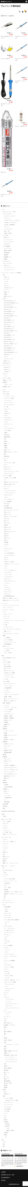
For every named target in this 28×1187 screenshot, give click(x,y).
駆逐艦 (5, 1087)
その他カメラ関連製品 (9, 224)
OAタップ (6, 791)
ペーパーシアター (9, 999)
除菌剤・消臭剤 (10, 1130)
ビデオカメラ (7, 244)
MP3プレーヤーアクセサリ (10, 516)
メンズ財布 (6, 650)
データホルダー (8, 417)
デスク (5, 885)
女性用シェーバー (8, 720)
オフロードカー (8, 913)
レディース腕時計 (8, 639)
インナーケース (8, 400)
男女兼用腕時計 (8, 644)
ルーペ (5, 1115)
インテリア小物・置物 (9, 878)
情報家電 (5, 741)
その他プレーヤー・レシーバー (11, 563)
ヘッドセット (7, 583)
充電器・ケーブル (7, 380)
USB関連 (6, 542)
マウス (5, 585)
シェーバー (6, 705)
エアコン (5, 660)
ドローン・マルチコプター (10, 956)
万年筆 (4, 816)
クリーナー (6, 551)
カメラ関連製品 (6, 246)
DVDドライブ (6, 391)
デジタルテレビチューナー (10, 767)
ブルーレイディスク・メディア (11, 471)
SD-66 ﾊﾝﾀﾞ (3, 172)
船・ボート (6, 1076)
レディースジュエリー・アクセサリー (12, 629)
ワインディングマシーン (10, 642)
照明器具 (5, 782)
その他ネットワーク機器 (10, 477)
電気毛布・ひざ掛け (9, 739)
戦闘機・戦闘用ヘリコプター (11, 1051)
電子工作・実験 (8, 1083)
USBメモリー (7, 265)
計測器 (5, 447)
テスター (6, 421)
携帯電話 (5, 382)
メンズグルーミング (9, 713)
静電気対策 (6, 456)
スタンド (6, 283)
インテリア (5, 874)
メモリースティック (9, 269)
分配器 (5, 432)
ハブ (5, 480)
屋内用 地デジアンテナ (9, 776)
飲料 (4, 1146)
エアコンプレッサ (9, 988)
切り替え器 (6, 434)
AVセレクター (7, 759)
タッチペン (6, 290)
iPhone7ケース (7, 324)
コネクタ (6, 557)
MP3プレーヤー (8, 514)
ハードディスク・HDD (9, 462)
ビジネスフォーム (8, 424)
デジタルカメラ (6, 261)
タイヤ (5, 943)
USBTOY (6, 535)
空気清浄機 (5, 804)
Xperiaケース (7, 369)
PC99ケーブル (7, 527)
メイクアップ (6, 830)
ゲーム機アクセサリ (9, 930)
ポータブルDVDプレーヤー (10, 774)
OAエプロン (7, 518)
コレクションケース (9, 932)
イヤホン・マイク (8, 384)
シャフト (6, 937)
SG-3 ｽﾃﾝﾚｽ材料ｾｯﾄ (5, 58)
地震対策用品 (7, 437)
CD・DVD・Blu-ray (7, 870)
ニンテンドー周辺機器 (9, 960)
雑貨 (4, 1096)
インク (5, 546)
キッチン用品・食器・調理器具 (11, 919)
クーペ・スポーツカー (9, 928)
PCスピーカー (7, 529)
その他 (5, 411)
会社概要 (3, 1172)
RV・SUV (7, 973)
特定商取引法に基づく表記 (7, 1174)
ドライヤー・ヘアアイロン (10, 707)
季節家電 (5, 728)
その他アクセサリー (9, 287)
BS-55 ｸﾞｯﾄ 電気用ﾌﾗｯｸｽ (21, 126)
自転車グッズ (7, 1094)
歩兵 (5, 1063)
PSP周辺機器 (7, 906)
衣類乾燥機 (6, 802)
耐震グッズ (6, 443)
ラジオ (5, 748)
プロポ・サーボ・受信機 (10, 982)
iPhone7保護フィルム (9, 326)
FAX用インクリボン (9, 743)
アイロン (6, 793)
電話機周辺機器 (8, 752)
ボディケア (5, 827)
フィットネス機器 (8, 709)
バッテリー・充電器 (9, 967)
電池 (4, 808)
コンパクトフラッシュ (9, 267)
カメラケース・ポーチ (9, 216)
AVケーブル (7, 664)
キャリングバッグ (7, 900)
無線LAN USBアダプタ (9, 484)
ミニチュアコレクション (11, 1003)
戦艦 (5, 1046)
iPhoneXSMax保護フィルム (10, 352)
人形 (5, 1020)
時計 (5, 896)
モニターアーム (8, 591)
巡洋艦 (5, 1038)
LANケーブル (7, 512)
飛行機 (5, 1085)
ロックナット (7, 1016)
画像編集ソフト (8, 257)
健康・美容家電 (6, 703)
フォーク (7, 921)
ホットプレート (8, 692)
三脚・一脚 (6, 231)
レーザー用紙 (7, 430)
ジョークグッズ (8, 1106)
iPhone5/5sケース (7, 363)
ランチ (5, 1113)
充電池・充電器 (8, 233)
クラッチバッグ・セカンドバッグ (11, 605)
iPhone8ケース (7, 333)
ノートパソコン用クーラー (10, 570)
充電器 (5, 294)
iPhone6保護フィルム (9, 320)
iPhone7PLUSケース (9, 322)
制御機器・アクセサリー (10, 1025)
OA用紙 (6, 525)
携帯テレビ (6, 778)
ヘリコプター (7, 990)
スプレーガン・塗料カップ (9, 841)
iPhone (4, 298)
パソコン (4, 389)
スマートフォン (6, 365)
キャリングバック (8, 1102)
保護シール (6, 292)
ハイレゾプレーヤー (9, 675)
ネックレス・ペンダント (9, 609)
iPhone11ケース (8, 309)
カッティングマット (10, 1057)
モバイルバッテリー (9, 358)
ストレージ (5, 458)
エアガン (6, 909)
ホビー (4, 904)
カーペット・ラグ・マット (10, 881)
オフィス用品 (6, 394)
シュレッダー (7, 795)
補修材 (4, 861)
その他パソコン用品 (9, 561)
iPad (4, 274)
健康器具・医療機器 (9, 718)
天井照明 (5, 726)
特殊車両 (6, 1070)
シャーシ (7, 1014)
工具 (5, 439)
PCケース (6, 488)
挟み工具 (5, 858)
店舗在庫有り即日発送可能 (8, 811)
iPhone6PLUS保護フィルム (10, 315)
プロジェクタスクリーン (10, 581)
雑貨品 (5, 1134)
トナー (5, 568)
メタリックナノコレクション (12, 1008)
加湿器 (5, 733)
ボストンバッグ (8, 614)
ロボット (6, 1018)
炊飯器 (4, 780)
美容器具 (6, 722)
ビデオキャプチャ (8, 495)
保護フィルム (7, 361)
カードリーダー (8, 248)
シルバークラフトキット (11, 1059)
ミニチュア (6, 997)
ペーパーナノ (8, 1001)
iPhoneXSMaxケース (9, 350)
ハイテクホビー (8, 964)
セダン (5, 939)
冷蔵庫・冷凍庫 (8, 696)
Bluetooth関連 (7, 666)
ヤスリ (4, 850)
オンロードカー (8, 915)
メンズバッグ (6, 618)
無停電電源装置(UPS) (9, 596)
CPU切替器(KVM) (8, 508)
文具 (5, 1117)
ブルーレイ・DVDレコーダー (11, 769)
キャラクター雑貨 (8, 1098)
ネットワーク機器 (7, 475)
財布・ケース (6, 646)
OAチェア (6, 520)
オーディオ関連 (6, 662)
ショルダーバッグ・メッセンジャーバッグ (14, 620)
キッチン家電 (6, 681)
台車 (4, 854)
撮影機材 (6, 254)
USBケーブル (7, 538)
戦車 (5, 1048)
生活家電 (5, 789)
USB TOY (6, 533)
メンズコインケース (9, 648)
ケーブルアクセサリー (9, 555)
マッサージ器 (7, 711)
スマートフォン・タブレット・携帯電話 (11, 272)
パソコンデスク (8, 572)
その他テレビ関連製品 (9, 765)
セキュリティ (7, 409)
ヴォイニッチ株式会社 (11, 6)
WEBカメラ (7, 237)
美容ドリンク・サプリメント (10, 834)
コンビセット (7, 934)
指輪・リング (7, 631)
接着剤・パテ (7, 1053)
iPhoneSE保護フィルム (9, 339)
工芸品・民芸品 (8, 1040)
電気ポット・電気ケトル (10, 700)
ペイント (6, 986)
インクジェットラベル (9, 396)
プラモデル (6, 971)
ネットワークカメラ (9, 241)
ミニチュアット (9, 1005)
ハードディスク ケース (9, 492)
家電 (3, 655)
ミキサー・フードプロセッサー (11, 694)
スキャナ (6, 559)
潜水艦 (5, 1066)
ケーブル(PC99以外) (9, 553)
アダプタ (6, 544)
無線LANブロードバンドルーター (11, 600)
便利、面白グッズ (8, 1023)
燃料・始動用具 (8, 1068)
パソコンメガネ (8, 574)
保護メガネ (5, 852)
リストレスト (7, 594)
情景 (5, 1042)
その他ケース (7, 371)
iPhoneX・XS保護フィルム (10, 343)
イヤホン (6, 356)
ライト (5, 1010)
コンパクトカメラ (8, 239)
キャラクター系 (8, 926)
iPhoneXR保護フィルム (9, 348)
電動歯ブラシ (7, 724)
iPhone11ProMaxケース (10, 300)
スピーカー (6, 285)
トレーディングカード (9, 954)
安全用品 (7, 1124)
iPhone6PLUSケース (9, 313)
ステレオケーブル (9, 984)
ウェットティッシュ (9, 402)
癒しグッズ (6, 1072)
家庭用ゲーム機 (8, 750)
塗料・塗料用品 (8, 1031)
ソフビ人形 (6, 941)
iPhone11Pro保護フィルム (10, 307)
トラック (6, 952)
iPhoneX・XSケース (9, 341)
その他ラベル (7, 413)
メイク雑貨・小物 (7, 832)
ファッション (5, 603)
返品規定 (3, 1180)
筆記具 (3, 814)
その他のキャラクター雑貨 (11, 1100)
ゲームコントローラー (8, 902)
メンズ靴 (5, 624)
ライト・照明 (7, 887)
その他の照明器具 (8, 786)
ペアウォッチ (6, 616)
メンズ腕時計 (7, 637)
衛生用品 (7, 1126)
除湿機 (5, 737)
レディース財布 (8, 652)
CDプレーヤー (7, 668)
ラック (5, 426)
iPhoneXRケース (8, 345)
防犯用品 (6, 1132)
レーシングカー (8, 1012)
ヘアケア (5, 825)
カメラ (3, 209)
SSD (5, 460)
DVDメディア (7, 469)
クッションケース (8, 1104)
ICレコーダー (7, 746)
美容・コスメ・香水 (6, 819)
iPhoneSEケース (8, 337)
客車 (5, 1033)
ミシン (5, 799)
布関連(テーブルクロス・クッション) (13, 894)
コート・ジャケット (8, 607)
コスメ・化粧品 (6, 821)
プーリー (6, 969)
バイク (5, 962)
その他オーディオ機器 (9, 672)
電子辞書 (5, 806)
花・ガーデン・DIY (6, 837)
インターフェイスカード (10, 490)
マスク (7, 1128)
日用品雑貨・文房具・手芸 (10, 1055)
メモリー (6, 497)
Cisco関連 (6, 505)
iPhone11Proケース (8, 305)
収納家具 (6, 889)
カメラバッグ (7, 218)
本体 (5, 1091)
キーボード (6, 279)
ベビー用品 (6, 1111)
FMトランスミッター (9, 670)
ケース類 (6, 406)
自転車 (4, 1089)
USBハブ (6, 540)
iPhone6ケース (7, 318)
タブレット (5, 373)
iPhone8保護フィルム (9, 335)
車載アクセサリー (8, 296)
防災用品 (6, 1121)
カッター (5, 839)
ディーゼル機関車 (8, 945)
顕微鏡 (5, 259)
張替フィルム (6, 856)
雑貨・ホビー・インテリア (8, 866)
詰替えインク (7, 449)
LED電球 (6, 784)
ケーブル (6, 281)
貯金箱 (5, 1119)
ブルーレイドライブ (9, 473)
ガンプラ (7, 977)
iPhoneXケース (7, 354)
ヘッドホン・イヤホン (9, 677)
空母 (5, 1074)
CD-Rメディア (7, 467)
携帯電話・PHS (6, 386)
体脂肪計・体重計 (8, 716)
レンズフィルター (8, 229)
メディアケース (8, 589)
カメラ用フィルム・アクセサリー (12, 220)
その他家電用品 (8, 797)
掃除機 (4, 754)
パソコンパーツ (6, 486)
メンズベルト (6, 622)
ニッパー (5, 845)
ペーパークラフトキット (11, 1061)
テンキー (6, 566)
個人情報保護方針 (5, 1177)
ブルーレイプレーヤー (9, 771)
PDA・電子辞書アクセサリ (9, 657)
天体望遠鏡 (6, 252)
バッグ (4, 612)
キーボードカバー (8, 548)
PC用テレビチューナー (9, 531)
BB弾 (6, 911)
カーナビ (6, 763)
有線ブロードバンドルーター (11, 482)
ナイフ (5, 958)
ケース (5, 376)
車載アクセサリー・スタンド (11, 452)
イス (5, 876)
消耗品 (5, 441)
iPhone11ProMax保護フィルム (11, 302)
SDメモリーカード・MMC (9, 211)
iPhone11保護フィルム (9, 311)
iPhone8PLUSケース (9, 328)
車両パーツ (6, 1078)
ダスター (6, 415)
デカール (6, 947)
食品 (3, 1139)
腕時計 (4, 635)
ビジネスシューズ (8, 627)
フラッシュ (6, 226)
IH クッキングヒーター (9, 683)
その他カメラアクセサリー (10, 222)
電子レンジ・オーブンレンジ (11, 698)
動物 (5, 1027)
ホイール (6, 992)
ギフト (4, 1142)
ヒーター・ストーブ (9, 731)
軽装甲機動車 (7, 1081)
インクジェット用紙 (9, 398)
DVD (5, 872)
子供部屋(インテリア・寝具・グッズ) (13, 891)
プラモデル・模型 (8, 975)
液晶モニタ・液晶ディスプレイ (10, 598)
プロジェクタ (7, 578)
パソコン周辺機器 (7, 501)
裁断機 (5, 445)
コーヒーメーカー (8, 685)
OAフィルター (7, 523)
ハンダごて (5, 848)
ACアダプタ (7, 503)
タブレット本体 (6, 378)
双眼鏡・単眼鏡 (8, 250)
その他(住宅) (7, 883)
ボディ (5, 995)
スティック (7, 949)
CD (3, 868)
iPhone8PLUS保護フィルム (10, 330)
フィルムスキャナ (8, 576)
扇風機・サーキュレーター (10, 735)
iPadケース (6, 277)
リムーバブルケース (9, 499)
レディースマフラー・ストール (10, 633)
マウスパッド (7, 587)
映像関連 (5, 756)
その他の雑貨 (7, 1109)
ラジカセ (6, 679)
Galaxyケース (7, 367)
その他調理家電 (8, 688)
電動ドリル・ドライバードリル (10, 863)
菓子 (4, 1144)
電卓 (5, 454)
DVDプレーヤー (8, 761)
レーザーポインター (9, 428)
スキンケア (5, 823)
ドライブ (5, 465)
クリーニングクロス (9, 404)
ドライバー (5, 843)
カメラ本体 (5, 235)
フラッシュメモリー (8, 263)
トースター (6, 690)
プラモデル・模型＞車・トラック (12, 980)
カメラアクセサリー (8, 214)
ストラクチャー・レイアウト (12, 1044)
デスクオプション (8, 419)
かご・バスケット (8, 917)
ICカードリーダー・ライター (11, 510)
